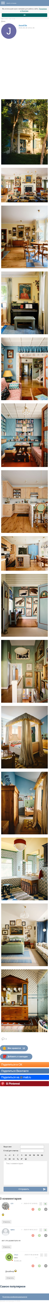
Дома (3, 21)
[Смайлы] (26, 1159)
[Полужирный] (14, 1155)
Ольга (16, 1255)
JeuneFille (23, 25)
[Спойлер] (18, 1159)
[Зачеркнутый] (22, 1155)
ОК (24, 15)
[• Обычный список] (26, 1155)
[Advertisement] (24, 64)
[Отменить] (6, 1155)
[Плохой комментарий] (33, 1209)
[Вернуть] (10, 1155)
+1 (45, 1204)
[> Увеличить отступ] (38, 1155)
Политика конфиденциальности (14, 1297)
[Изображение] (42, 1155)
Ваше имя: (8, 1147)
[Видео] (6, 1159)
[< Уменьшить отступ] (34, 1155)
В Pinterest (13, 1083)
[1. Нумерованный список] (30, 1155)
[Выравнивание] (22, 1159)
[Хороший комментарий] (39, 1209)
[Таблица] (10, 1159)
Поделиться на (16, 1077)
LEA (12, 1203)
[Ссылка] (14, 1159)
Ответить (6, 1222)
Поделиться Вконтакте (15, 1070)
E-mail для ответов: (11, 1151)
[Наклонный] (18, 1155)
